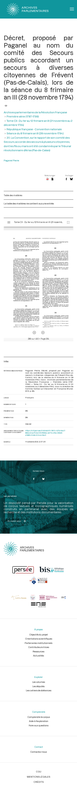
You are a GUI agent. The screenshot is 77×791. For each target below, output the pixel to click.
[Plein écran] (68, 222)
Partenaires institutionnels (38, 643)
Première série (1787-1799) (23, 116)
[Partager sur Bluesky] (71, 179)
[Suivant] (43, 332)
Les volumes (38, 682)
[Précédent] (34, 332)
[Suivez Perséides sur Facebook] (33, 479)
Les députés (38, 686)
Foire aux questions (38, 725)
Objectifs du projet (38, 634)
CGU (38, 771)
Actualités (38, 655)
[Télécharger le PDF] (47, 179)
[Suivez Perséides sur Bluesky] (43, 479)
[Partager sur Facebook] (66, 179)
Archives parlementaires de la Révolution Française (35, 112)
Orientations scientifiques (38, 638)
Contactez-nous (38, 751)
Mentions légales (38, 776)
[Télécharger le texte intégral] (52, 179)
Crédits (38, 781)
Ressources (38, 651)
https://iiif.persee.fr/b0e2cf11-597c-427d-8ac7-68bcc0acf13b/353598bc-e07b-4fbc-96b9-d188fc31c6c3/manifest (45, 432)
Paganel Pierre (11, 160)
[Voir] (6, 104)
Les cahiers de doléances (38, 690)
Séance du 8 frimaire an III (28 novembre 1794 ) (35, 133)
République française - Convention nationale (34, 129)
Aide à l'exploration (38, 721)
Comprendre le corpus (38, 717)
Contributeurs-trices (38, 647)
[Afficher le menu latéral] (9, 222)
